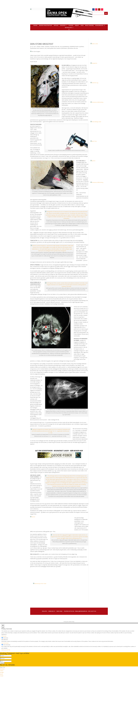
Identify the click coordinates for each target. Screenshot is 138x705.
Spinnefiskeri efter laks (72, 48)
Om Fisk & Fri (68, 27)
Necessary (5, 638)
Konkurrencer (99, 25)
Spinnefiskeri (64, 48)
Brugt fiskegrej (89, 25)
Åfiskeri (38, 46)
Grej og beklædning (64, 46)
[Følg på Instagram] (96, 9)
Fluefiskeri (47, 46)
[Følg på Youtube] (99, 9)
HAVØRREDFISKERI (74, 46)
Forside (35, 25)
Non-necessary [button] (4, 643)
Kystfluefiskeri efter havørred (37, 48)
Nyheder (71, 25)
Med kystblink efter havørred (54, 48)
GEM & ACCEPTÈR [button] (5, 650)
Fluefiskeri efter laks (54, 46)
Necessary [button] (3, 636)
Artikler (56, 25)
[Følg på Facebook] (93, 9)
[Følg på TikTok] (102, 9)
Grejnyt (77, 25)
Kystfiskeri (81, 46)
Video (82, 25)
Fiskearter (63, 25)
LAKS (45, 48)
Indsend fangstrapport (45, 25)
